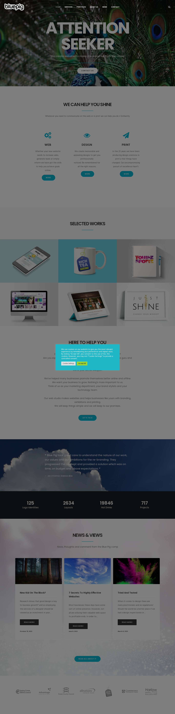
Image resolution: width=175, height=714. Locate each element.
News (104, 7)
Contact (115, 7)
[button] (169, 7)
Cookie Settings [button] (68, 363)
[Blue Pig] (14, 6)
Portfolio (81, 7)
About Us (94, 7)
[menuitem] (58, 7)
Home (58, 7)
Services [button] (68, 7)
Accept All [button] (82, 363)
